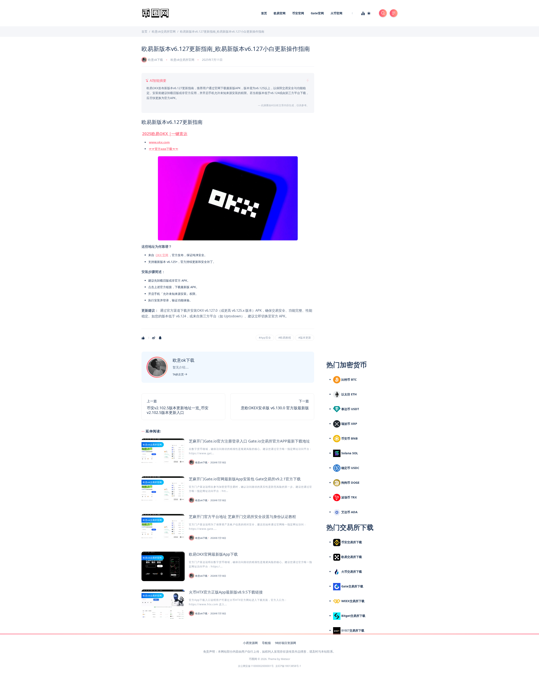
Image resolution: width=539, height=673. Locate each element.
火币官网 (336, 13)
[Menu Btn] (394, 13)
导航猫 (266, 643)
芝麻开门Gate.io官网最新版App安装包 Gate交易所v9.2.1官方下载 (245, 478)
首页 (264, 13)
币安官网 (298, 13)
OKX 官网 (162, 255)
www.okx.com (159, 142)
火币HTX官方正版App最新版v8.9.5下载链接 (226, 592)
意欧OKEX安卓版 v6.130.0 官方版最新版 (275, 407)
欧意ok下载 (155, 60)
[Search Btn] (383, 13)
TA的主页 (178, 374)
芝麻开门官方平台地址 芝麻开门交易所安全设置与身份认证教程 (242, 516)
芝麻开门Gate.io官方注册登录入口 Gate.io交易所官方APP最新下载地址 (249, 441)
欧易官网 (280, 13)
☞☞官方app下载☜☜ (163, 149)
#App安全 (265, 337)
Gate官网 (317, 13)
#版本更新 (304, 337)
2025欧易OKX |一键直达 (164, 133)
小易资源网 (250, 643)
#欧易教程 (284, 337)
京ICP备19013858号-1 (288, 666)
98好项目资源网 (285, 643)
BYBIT (352, 630)
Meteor (285, 659)
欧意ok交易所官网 (182, 60)
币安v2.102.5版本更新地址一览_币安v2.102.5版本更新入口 (177, 410)
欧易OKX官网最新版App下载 (213, 554)
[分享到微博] (154, 337)
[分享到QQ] (161, 337)
